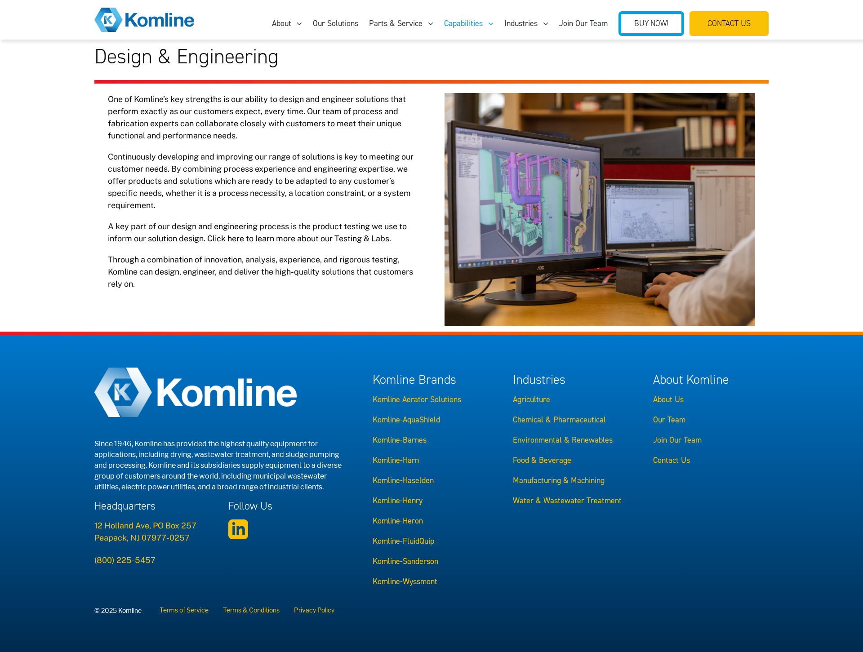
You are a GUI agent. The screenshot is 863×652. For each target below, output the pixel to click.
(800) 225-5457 (125, 560)
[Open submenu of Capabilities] (493, 23)
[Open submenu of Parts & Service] (433, 23)
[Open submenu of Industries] (548, 23)
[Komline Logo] (144, 11)
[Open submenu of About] (302, 23)
